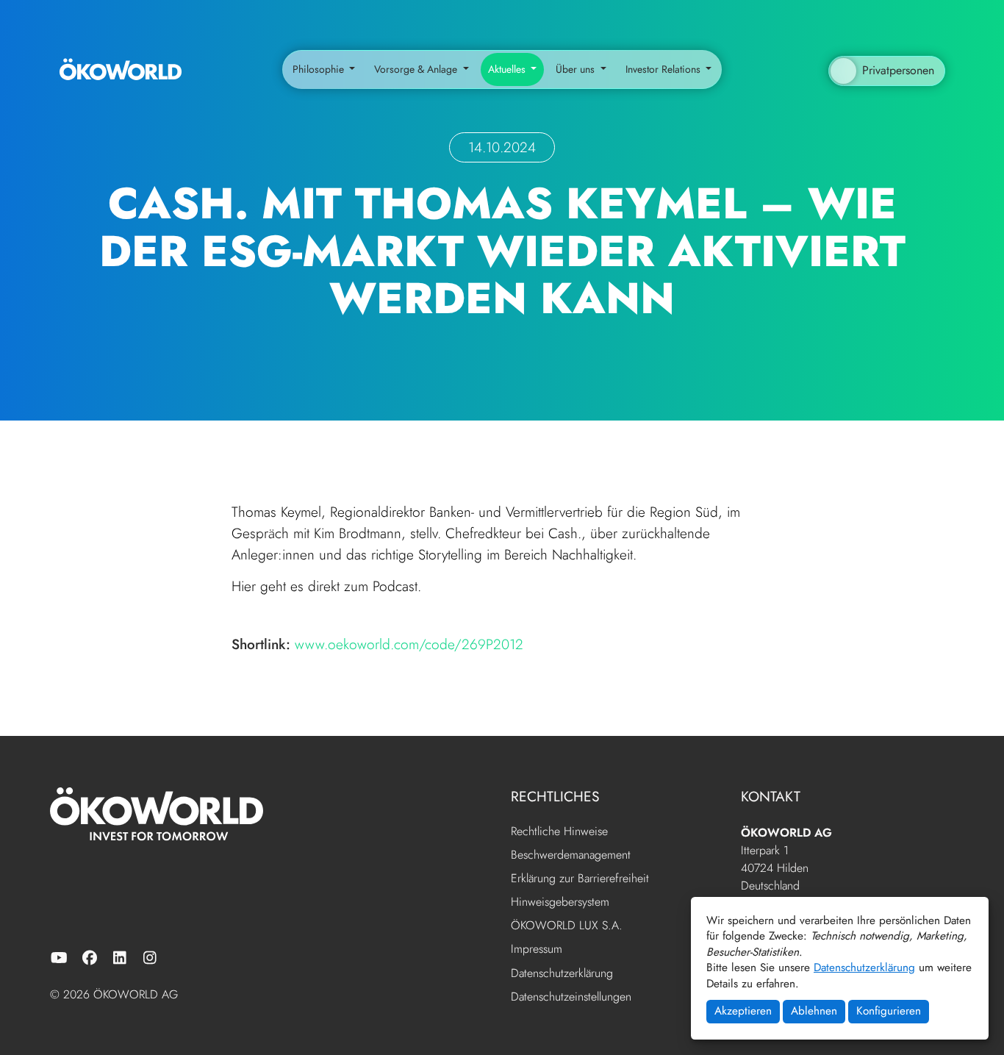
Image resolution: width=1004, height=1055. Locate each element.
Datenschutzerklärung (864, 967)
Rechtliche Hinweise (559, 832)
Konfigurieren (888, 1011)
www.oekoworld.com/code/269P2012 (409, 644)
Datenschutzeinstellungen (571, 997)
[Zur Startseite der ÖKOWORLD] (120, 70)
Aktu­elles (508, 69)
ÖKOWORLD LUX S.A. (567, 926)
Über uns (577, 69)
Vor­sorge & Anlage (417, 69)
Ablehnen (814, 1011)
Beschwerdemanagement (571, 855)
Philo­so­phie (320, 69)
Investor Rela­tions (664, 69)
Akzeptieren (743, 1011)
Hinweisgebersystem (560, 902)
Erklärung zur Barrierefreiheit (580, 879)
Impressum (536, 949)
